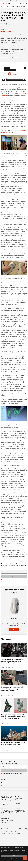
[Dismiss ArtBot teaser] (22, 855)
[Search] (20, 3)
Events (24, 6)
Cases (8, 6)
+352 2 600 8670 (4, 803)
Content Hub (3, 6)
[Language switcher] (26, 3)
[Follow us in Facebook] (1, 828)
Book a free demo (14, 629)
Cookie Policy (4, 835)
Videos (20, 6)
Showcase (3, 782)
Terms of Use (3, 833)
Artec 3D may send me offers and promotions (12, 579)
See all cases (4, 754)
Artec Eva (5, 31)
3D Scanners (3, 29)
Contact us (10, 835)
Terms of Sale (10, 833)
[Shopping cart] (23, 3)
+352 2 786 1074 (4, 804)
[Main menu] (1, 3)
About (2, 792)
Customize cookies (14, 858)
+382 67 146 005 (4, 822)
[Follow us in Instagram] (7, 828)
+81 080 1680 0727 (19, 815)
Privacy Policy (18, 833)
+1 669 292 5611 (18, 803)
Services (3, 786)
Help (2, 789)
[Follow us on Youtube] (26, 828)
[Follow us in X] (14, 828)
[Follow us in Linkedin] (20, 828)
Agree (14, 855)
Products (3, 779)
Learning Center (14, 6)
